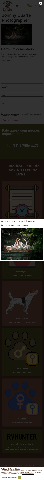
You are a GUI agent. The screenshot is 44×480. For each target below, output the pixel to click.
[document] (22, 240)
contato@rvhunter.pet (28, 473)
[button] (22, 243)
